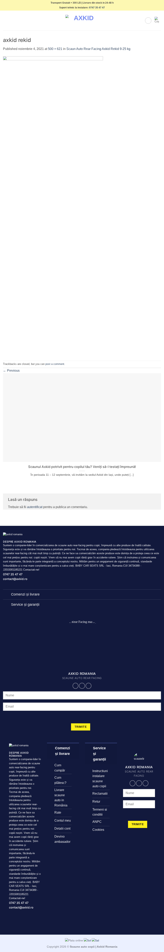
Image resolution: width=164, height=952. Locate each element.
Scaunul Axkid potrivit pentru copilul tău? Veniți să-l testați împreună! (82, 467)
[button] (5, 21)
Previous (11, 370)
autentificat (34, 507)
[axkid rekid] (53, 205)
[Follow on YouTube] (89, 686)
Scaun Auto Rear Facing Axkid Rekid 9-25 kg (98, 49)
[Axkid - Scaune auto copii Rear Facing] (82, 21)
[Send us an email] (82, 686)
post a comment (54, 363)
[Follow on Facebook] (76, 686)
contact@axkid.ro (15, 579)
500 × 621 (55, 49)
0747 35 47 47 (97, 7)
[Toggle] (7, 595)
